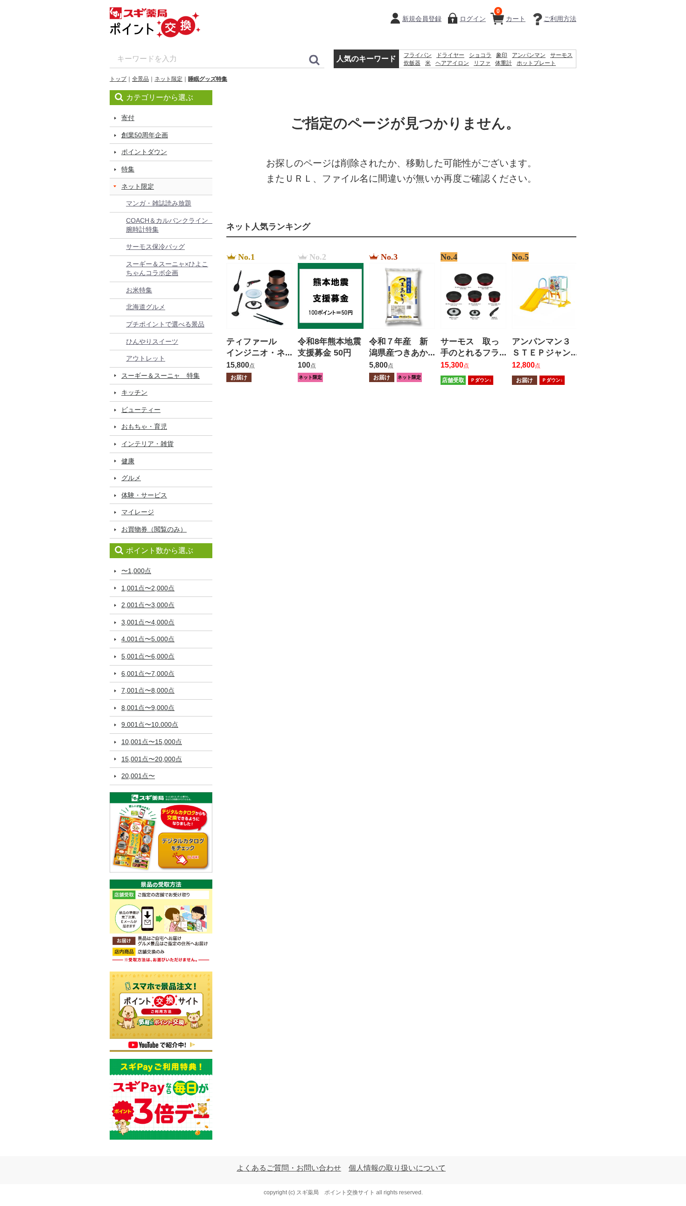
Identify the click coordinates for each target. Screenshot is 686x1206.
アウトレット (145, 358)
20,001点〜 (138, 776)
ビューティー (141, 409)
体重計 (503, 63)
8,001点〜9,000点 (148, 707)
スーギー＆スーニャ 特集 (160, 375)
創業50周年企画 (144, 135)
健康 (127, 461)
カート (511, 15)
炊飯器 (412, 63)
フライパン (418, 55)
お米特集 (139, 290)
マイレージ (137, 512)
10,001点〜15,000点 (151, 741)
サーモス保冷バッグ (155, 246)
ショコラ (480, 55)
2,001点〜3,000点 (148, 605)
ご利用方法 (560, 18)
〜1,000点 (136, 571)
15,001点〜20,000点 (151, 759)
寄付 (127, 117)
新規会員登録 (421, 18)
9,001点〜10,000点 (149, 724)
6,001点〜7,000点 (148, 673)
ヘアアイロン (452, 63)
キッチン (134, 392)
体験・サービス (144, 495)
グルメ (131, 478)
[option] (256, 318)
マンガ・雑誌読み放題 (158, 203)
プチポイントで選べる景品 (165, 324)
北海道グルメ (145, 307)
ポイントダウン (144, 152)
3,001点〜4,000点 (148, 622)
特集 (127, 169)
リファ (482, 63)
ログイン (473, 18)
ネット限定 (168, 79)
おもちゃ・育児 (144, 426)
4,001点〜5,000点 (148, 639)
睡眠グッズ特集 (207, 79)
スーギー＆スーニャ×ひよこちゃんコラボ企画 (167, 268)
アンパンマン (529, 55)
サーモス (561, 55)
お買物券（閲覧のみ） (154, 529)
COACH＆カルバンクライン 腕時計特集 (169, 225)
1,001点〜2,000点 (148, 588)
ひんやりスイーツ (152, 341)
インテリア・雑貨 (147, 443)
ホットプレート (536, 63)
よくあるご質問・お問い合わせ (289, 1168)
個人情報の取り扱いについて (397, 1168)
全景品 (140, 79)
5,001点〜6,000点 (148, 656)
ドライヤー (450, 55)
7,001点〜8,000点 (148, 690)
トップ (118, 79)
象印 (501, 55)
